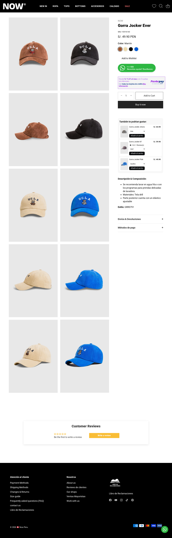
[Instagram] (121, 500)
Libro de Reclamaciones (22, 510)
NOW (120, 20)
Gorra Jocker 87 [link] (135, 142)
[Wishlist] (154, 6)
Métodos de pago (126, 227)
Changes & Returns (19, 492)
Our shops (72, 492)
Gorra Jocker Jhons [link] (137, 127)
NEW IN (43, 6)
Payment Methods (19, 482)
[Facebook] (110, 500)
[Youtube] (116, 500)
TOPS (66, 6)
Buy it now (140, 104)
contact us (15, 505)
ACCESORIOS (97, 6)
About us (71, 482)
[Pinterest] (132, 500)
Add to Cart (149, 95)
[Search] (161, 6)
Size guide (15, 496)
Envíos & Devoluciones (129, 219)
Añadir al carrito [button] (137, 136)
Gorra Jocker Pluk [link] (136, 159)
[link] (124, 132)
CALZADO (114, 6)
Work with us (73, 501)
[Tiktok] (127, 500)
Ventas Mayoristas (76, 496)
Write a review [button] (104, 435)
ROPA (55, 6)
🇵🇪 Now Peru (22, 527)
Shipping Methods (19, 487)
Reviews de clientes (76, 487)
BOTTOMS (80, 6)
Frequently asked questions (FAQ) (27, 501)
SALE (127, 6)
